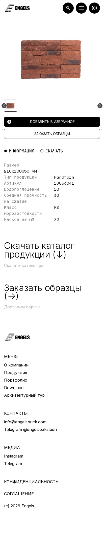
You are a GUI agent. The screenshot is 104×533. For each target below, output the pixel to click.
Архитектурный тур (24, 395)
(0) (94, 8)
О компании (16, 364)
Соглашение (19, 493)
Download (13, 387)
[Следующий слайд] (99, 105)
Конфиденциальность (31, 481)
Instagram (13, 456)
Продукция (15, 372)
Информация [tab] (21, 151)
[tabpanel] (52, 192)
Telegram (13, 463)
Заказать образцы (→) (42, 292)
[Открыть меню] (81, 8)
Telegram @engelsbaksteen (30, 429)
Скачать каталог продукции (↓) (39, 250)
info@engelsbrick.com (25, 421)
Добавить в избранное (52, 121)
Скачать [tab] (54, 151)
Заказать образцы (52, 134)
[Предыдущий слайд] (4, 105)
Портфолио (15, 380)
